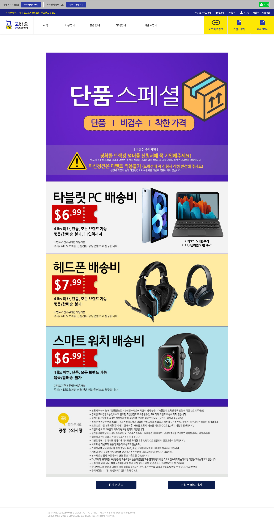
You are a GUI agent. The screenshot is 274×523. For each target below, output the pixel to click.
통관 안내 (95, 25)
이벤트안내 (219, 12)
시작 (45, 25)
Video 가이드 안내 (203, 12)
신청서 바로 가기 (191, 484)
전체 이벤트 (116, 484)
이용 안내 (70, 25)
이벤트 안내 (150, 25)
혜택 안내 (121, 25)
